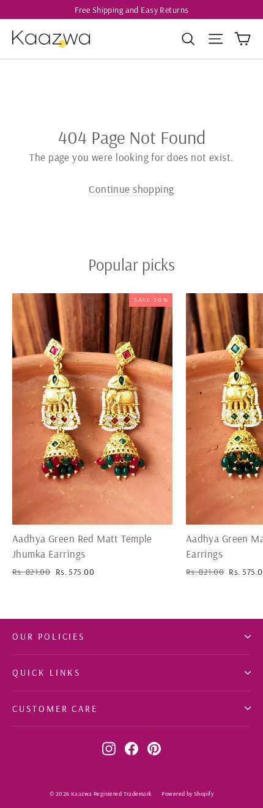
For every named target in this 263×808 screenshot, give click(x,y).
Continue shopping (131, 188)
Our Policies (48, 636)
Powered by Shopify (187, 794)
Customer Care (55, 708)
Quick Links (46, 672)
